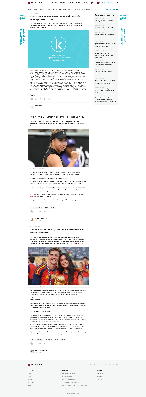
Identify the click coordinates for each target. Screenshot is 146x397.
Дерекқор (58, 9)
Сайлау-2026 (89, 9)
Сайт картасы (100, 373)
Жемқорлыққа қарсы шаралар (70, 382)
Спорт (33, 95)
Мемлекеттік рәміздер (68, 379)
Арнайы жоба (66, 9)
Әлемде (30, 385)
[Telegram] (40, 99)
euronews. (80, 243)
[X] (49, 99)
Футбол (62, 339)
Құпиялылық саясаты (68, 376)
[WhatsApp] (36, 99)
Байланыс (99, 376)
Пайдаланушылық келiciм (69, 373)
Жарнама (99, 379)
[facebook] (102, 364)
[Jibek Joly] (109, 9)
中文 (108, 2)
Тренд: (30, 9)
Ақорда (34, 9)
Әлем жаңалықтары (37, 339)
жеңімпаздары (34, 202)
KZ (97, 2)
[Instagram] (31, 99)
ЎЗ (113, 2)
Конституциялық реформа (78, 9)
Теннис (53, 207)
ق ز (111, 2)
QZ (100, 2)
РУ (102, 2)
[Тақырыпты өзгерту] (92, 2)
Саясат (30, 376)
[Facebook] (44, 99)
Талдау (78, 2)
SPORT (85, 2)
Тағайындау (41, 9)
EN (105, 2)
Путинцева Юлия (36, 207)
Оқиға (29, 373)
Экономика (31, 382)
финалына (33, 196)
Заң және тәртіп (49, 9)
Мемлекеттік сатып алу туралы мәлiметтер (74, 385)
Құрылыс (49, 339)
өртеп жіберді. (57, 334)
